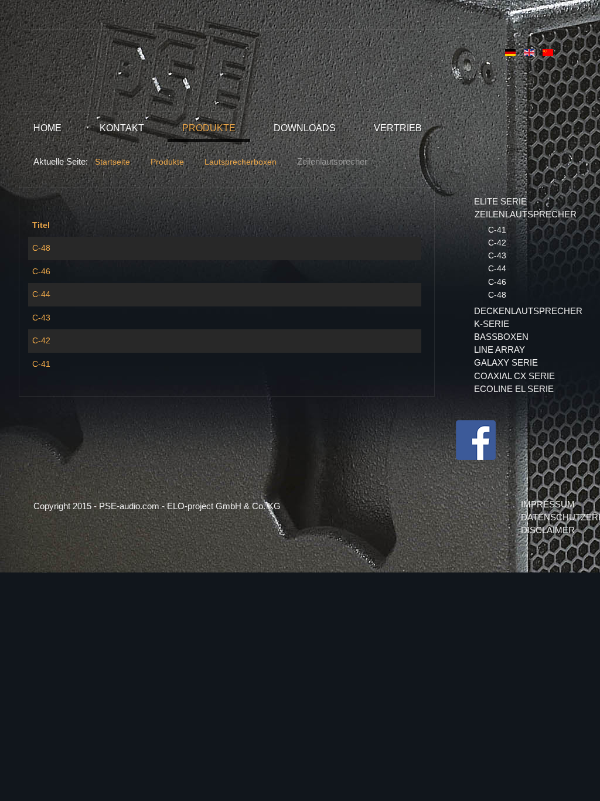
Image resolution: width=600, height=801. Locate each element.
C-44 (41, 294)
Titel (41, 225)
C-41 (41, 364)
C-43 (41, 317)
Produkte (209, 128)
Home (47, 128)
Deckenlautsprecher (520, 311)
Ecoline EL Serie (514, 389)
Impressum (544, 504)
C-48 (41, 248)
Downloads (305, 128)
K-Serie (491, 324)
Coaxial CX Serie (514, 376)
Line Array (499, 350)
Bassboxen (501, 337)
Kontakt (122, 128)
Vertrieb (398, 128)
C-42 (41, 340)
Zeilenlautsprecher (521, 214)
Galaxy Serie (506, 362)
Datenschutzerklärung (544, 517)
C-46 (41, 271)
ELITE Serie (500, 201)
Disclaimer (544, 530)
